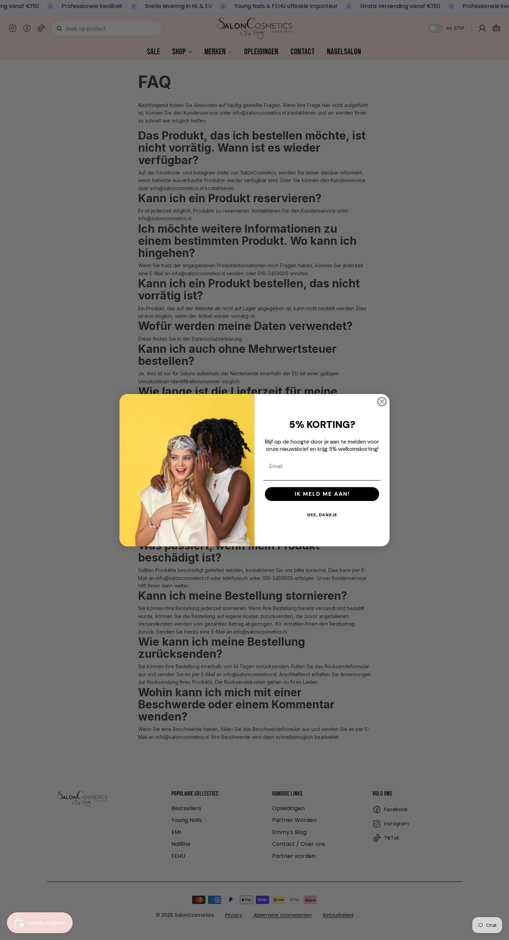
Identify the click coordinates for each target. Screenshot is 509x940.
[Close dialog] (382, 401)
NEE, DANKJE (322, 515)
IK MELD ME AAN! (322, 494)
